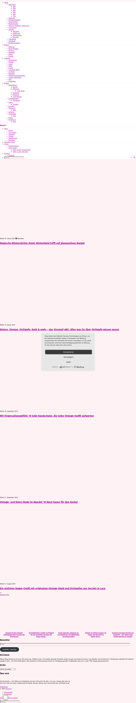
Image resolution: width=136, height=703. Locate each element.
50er (14, 12)
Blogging (11, 74)
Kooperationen (13, 146)
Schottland (16, 100)
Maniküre (11, 52)
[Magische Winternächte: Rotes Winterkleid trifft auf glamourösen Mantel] (68, 199)
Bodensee (16, 93)
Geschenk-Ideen (13, 70)
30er (14, 8)
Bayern (15, 87)
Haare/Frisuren (13, 49)
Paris (14, 121)
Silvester (15, 37)
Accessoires (12, 27)
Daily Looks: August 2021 (22, 150)
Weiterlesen (4, 687)
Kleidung (11, 140)
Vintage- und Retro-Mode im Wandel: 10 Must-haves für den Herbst (39, 502)
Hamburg (16, 95)
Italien (10, 102)
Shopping (11, 18)
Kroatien (11, 106)
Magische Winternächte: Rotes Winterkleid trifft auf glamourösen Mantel (42, 243)
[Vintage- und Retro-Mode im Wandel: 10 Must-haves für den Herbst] (68, 458)
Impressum (8, 694)
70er (14, 16)
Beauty (6, 45)
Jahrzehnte (12, 4)
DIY (10, 79)
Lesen (10, 64)
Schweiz (11, 112)
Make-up (11, 47)
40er (14, 10)
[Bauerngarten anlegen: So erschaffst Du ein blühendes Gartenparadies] (68, 614)
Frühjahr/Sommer (14, 20)
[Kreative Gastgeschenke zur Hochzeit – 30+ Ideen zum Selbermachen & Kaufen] (122, 614)
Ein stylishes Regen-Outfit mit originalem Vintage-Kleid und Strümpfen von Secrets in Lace (52, 588)
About (6, 144)
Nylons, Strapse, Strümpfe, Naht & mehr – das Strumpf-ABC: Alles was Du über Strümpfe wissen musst (59, 329)
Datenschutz (8, 692)
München (16, 89)
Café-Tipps (20, 91)
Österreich (11, 108)
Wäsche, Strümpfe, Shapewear (18, 26)
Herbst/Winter (13, 22)
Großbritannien (13, 98)
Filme (10, 66)
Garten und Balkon (14, 77)
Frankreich (12, 120)
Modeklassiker (13, 24)
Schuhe (10, 136)
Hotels (10, 118)
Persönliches (12, 60)
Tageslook (11, 41)
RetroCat (3, 125)
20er (14, 6)
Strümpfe (11, 134)
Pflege (10, 54)
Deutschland (12, 85)
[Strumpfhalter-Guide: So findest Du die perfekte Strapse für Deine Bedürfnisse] (41, 614)
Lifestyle (7, 58)
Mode (6, 3)
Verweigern (68, 357)
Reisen (6, 83)
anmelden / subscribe (9, 649)
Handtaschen (12, 138)
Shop (6, 129)
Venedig (15, 104)
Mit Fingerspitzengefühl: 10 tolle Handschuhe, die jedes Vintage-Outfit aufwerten (47, 415)
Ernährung (12, 81)
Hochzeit (16, 31)
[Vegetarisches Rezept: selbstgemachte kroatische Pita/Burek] (13, 614)
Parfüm (10, 56)
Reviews (11, 50)
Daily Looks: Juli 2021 (20, 152)
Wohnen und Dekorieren (16, 75)
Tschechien (12, 114)
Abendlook (12, 39)
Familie (10, 62)
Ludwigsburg (17, 97)
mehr (68, 362)
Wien (14, 110)
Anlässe (11, 29)
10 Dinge (11, 72)
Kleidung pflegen (14, 43)
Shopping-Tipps (9, 142)
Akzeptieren (68, 352)
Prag (14, 116)
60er (14, 14)
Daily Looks (12, 148)
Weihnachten (17, 35)
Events (10, 68)
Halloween (16, 33)
